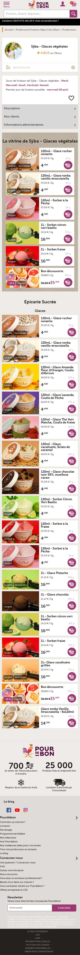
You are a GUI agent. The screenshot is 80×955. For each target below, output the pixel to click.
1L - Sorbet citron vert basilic (53, 226)
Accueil (9, 29)
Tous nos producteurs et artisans (18, 849)
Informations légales (37, 941)
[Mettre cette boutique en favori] (71, 98)
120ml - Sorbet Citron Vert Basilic (56, 501)
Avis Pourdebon (9, 841)
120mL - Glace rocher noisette (56, 152)
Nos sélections (8, 837)
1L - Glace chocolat (55, 594)
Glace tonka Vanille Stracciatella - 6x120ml (57, 710)
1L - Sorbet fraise (53, 249)
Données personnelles (37, 948)
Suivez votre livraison (12, 870)
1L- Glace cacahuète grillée (55, 664)
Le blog (4, 853)
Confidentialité (49, 917)
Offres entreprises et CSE (14, 890)
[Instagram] (25, 809)
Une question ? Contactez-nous (18, 862)
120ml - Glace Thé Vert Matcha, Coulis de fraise (58, 421)
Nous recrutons (8, 874)
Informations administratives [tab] (23, 124)
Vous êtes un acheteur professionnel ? (21, 878)
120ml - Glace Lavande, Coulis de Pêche (57, 396)
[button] (68, 164)
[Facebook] (9, 809)
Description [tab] (12, 108)
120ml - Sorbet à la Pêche (54, 202)
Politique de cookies (37, 945)
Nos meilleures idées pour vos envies (20, 845)
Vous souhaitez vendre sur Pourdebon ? (22, 886)
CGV (38, 935)
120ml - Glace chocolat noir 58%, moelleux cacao (57, 474)
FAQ (2, 866)
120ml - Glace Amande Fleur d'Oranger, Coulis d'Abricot (57, 370)
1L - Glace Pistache (54, 573)
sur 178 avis (56, 53)
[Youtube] (17, 809)
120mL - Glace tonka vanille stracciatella (56, 177)
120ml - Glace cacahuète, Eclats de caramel (55, 447)
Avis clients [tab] (11, 116)
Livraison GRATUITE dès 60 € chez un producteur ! (30, 20)
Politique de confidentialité (44, 926)
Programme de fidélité (12, 834)
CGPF (38, 938)
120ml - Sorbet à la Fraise (54, 525)
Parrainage (6, 830)
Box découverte (52, 271)
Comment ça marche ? (12, 822)
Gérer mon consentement (39, 951)
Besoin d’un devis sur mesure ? (17, 882)
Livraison (5, 826)
